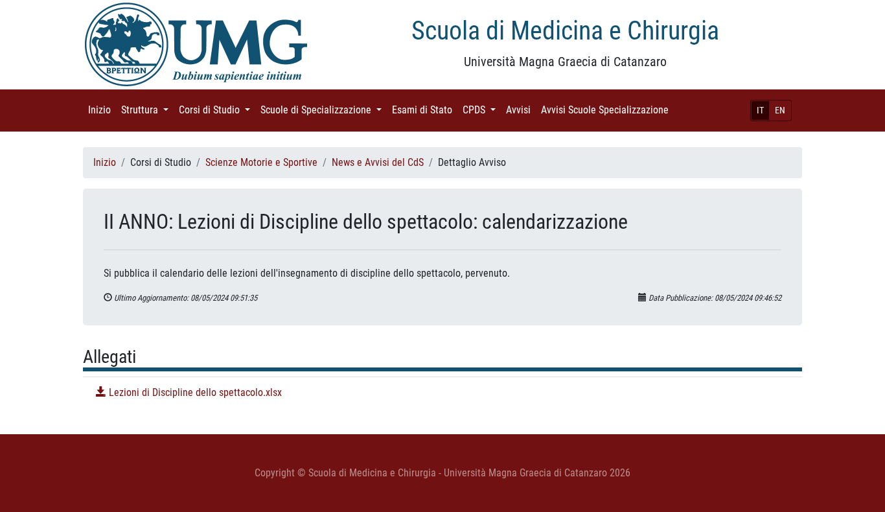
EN (780, 110)
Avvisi (521, 110)
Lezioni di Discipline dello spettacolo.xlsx (194, 392)
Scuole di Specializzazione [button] (323, 110)
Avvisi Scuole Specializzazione (607, 110)
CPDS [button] (482, 110)
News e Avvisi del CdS (378, 162)
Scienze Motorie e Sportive (261, 162)
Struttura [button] (147, 110)
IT (760, 110)
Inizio (102, 110)
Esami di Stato (424, 110)
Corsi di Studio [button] (217, 110)
